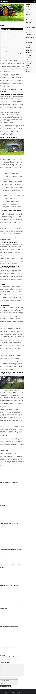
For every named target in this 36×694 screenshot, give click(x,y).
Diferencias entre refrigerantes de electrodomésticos (12, 659)
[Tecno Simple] (4, 1)
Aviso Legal (12, 690)
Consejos (3, 655)
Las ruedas (4, 49)
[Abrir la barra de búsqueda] (32, 1)
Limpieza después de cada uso (8, 32)
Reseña (27, 65)
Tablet (27, 69)
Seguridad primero (6, 51)
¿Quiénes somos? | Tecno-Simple (15, 692)
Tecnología (28, 71)
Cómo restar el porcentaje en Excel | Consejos (30, 11)
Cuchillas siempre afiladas (7, 34)
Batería (3, 45)
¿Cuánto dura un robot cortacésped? (9, 30)
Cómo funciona (29, 55)
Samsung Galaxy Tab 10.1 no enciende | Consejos (30, 43)
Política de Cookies (26, 690)
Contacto (16, 690)
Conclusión (4, 57)
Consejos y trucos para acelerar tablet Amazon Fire (30, 28)
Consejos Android (29, 61)
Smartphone (28, 67)
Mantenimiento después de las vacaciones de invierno (11, 41)
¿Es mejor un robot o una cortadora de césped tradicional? (12, 54)
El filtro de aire (5, 47)
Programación (28, 63)
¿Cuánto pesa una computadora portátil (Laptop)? (30, 19)
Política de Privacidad (20, 690)
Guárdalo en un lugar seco (7, 38)
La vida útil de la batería (5, 288)
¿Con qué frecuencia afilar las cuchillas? (12, 36)
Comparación (28, 57)
